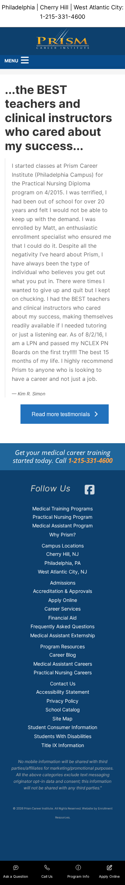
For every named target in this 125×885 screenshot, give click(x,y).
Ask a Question (15, 876)
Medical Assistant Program (62, 525)
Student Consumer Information (62, 727)
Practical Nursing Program (62, 517)
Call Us (46, 876)
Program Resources (62, 646)
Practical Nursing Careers (63, 672)
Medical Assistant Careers (62, 664)
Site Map (62, 718)
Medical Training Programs (62, 508)
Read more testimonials (63, 414)
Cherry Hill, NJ (62, 554)
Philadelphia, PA (62, 563)
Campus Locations (63, 546)
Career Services (62, 609)
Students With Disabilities (62, 736)
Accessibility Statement (62, 692)
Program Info (78, 876)
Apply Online (62, 600)
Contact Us (62, 683)
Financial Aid (62, 618)
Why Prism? (62, 534)
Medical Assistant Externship (62, 635)
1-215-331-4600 (62, 16)
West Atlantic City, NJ (62, 572)
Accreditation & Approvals (62, 591)
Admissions (62, 583)
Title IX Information (62, 745)
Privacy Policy (62, 701)
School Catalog (62, 709)
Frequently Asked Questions (62, 626)
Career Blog (62, 655)
